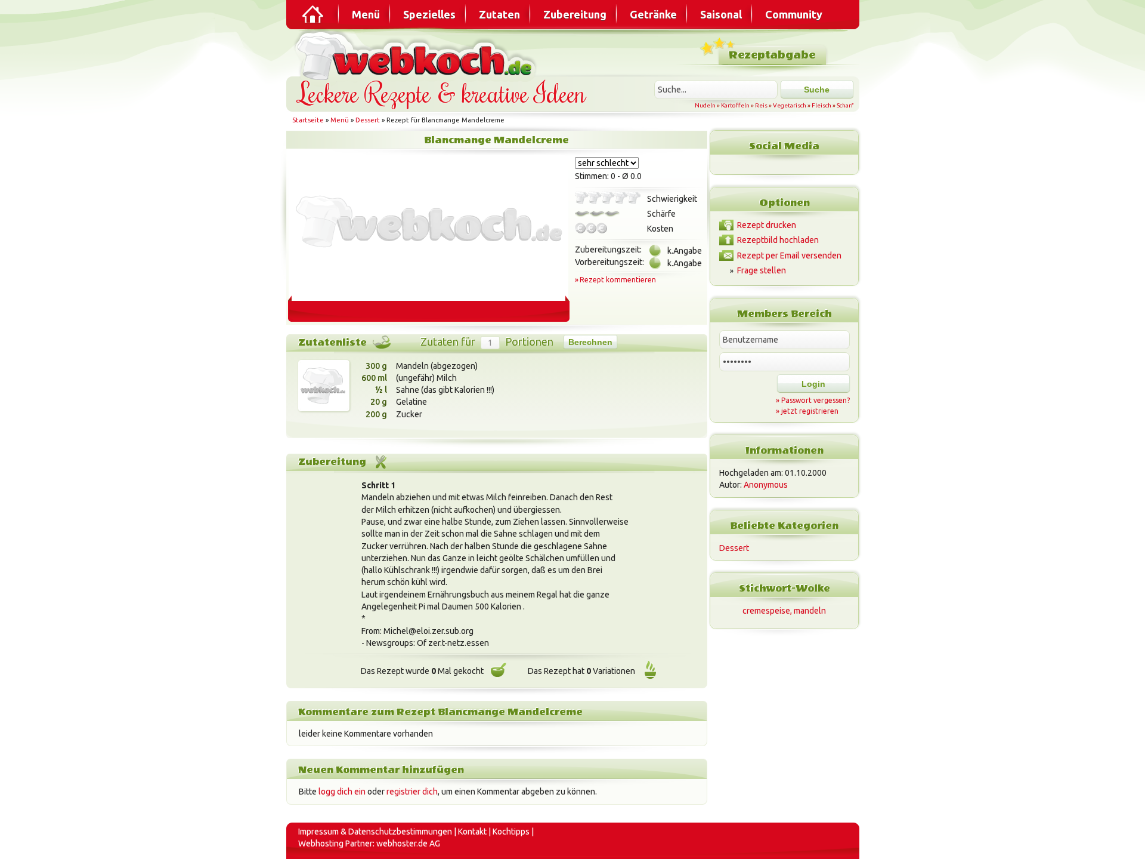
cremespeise (766, 610)
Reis (761, 105)
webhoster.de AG (408, 843)
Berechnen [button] (590, 342)
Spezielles (429, 14)
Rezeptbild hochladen (778, 240)
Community (793, 14)
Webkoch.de (417, 54)
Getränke (653, 14)
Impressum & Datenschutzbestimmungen (375, 831)
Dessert (367, 120)
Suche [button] (817, 89)
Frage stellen (761, 270)
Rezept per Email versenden (789, 255)
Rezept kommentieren (618, 280)
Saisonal (721, 14)
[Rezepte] (314, 14)
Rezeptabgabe (772, 55)
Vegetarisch (789, 105)
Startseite (308, 120)
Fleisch (821, 105)
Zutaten (499, 14)
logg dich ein (342, 791)
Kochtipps (511, 831)
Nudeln (705, 105)
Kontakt (472, 831)
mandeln (810, 610)
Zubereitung (574, 14)
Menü (366, 14)
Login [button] (813, 384)
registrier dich (412, 791)
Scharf (845, 105)
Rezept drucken (766, 225)
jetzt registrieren (809, 411)
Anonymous (766, 484)
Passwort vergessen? (815, 400)
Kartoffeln (735, 105)
